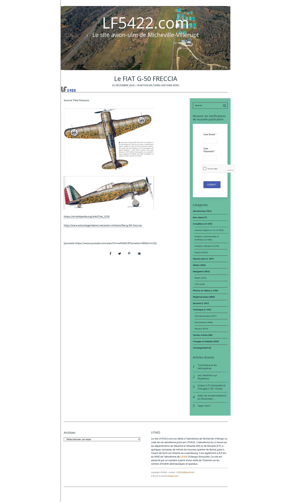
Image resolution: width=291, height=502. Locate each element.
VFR (196, 284)
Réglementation (201, 297)
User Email (209, 134)
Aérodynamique (202, 316)
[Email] (139, 253)
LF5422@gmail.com (185, 472)
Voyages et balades (203, 341)
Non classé (198, 217)
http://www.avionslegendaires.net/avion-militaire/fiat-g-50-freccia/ (103, 225)
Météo (196, 265)
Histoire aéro (170, 85)
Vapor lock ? (204, 405)
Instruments (200, 322)
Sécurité (197, 303)
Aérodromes (199, 211)
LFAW (183, 456)
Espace (198, 252)
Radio (197, 277)
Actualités (198, 223)
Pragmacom (173, 476)
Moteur (198, 328)
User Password (209, 150)
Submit (212, 184)
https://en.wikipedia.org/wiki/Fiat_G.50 (87, 216)
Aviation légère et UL (205, 230)
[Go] (225, 105)
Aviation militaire (148, 85)
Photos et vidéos (201, 290)
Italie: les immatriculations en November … (212, 397)
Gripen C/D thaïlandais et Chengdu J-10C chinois (212, 387)
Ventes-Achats (200, 335)
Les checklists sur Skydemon (207, 377)
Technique (198, 309)
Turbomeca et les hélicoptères (207, 367)
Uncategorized (200, 347)
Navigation (198, 271)
